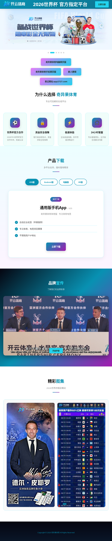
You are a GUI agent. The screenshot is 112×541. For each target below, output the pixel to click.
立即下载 (56, 246)
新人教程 (72, 71)
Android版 (49, 182)
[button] (38, 504)
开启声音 (56, 351)
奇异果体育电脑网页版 (56, 62)
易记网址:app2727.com (56, 81)
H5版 (80, 182)
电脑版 (66, 182)
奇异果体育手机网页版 (46, 71)
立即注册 (102, 4)
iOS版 (32, 182)
